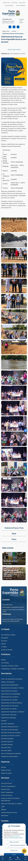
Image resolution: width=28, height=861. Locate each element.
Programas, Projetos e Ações (9, 666)
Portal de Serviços (6, 795)
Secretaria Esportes (7, 741)
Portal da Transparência (8, 786)
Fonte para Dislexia (9, 5)
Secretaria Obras (6, 747)
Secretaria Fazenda (7, 744)
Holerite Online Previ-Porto (9, 812)
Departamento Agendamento (9, 685)
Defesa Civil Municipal (7, 682)
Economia (4, 641)
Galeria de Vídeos (6, 773)
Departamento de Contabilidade (10, 694)
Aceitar (14, 854)
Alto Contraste (15, 2)
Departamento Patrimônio (8, 714)
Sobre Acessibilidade (20, 5)
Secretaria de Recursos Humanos (11, 732)
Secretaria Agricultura (7, 723)
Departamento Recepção (8, 717)
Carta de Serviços (6, 783)
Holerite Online (5, 789)
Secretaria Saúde (6, 750)
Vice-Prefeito (5, 663)
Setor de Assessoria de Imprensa (11, 753)
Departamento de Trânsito (9, 709)
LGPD (3, 806)
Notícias (14, 31)
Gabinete (3, 720)
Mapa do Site (22, 2)
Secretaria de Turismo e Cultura (10, 735)
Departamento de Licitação (9, 700)
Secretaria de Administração (9, 729)
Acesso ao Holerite (6, 649)
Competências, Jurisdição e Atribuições (12, 669)
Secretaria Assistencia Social (9, 726)
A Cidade (4, 646)
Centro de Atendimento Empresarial (11, 679)
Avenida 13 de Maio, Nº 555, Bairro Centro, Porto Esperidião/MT (12, 620)
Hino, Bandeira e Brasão (8, 635)
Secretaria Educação (7, 738)
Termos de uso (14, 850)
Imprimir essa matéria (14, 49)
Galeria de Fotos (6, 770)
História (3, 644)
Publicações (4, 815)
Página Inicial (5, 31)
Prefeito (3, 660)
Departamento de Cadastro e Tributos (12, 688)
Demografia (4, 638)
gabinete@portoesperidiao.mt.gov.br (13, 607)
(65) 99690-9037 (7, 19)
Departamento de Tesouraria (9, 706)
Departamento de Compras (9, 691)
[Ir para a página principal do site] (14, 13)
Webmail (3, 809)
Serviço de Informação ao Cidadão (11, 803)
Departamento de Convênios (9, 697)
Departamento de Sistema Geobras (11, 703)
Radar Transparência (7, 792)
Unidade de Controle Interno (9, 756)
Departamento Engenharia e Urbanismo (12, 712)
